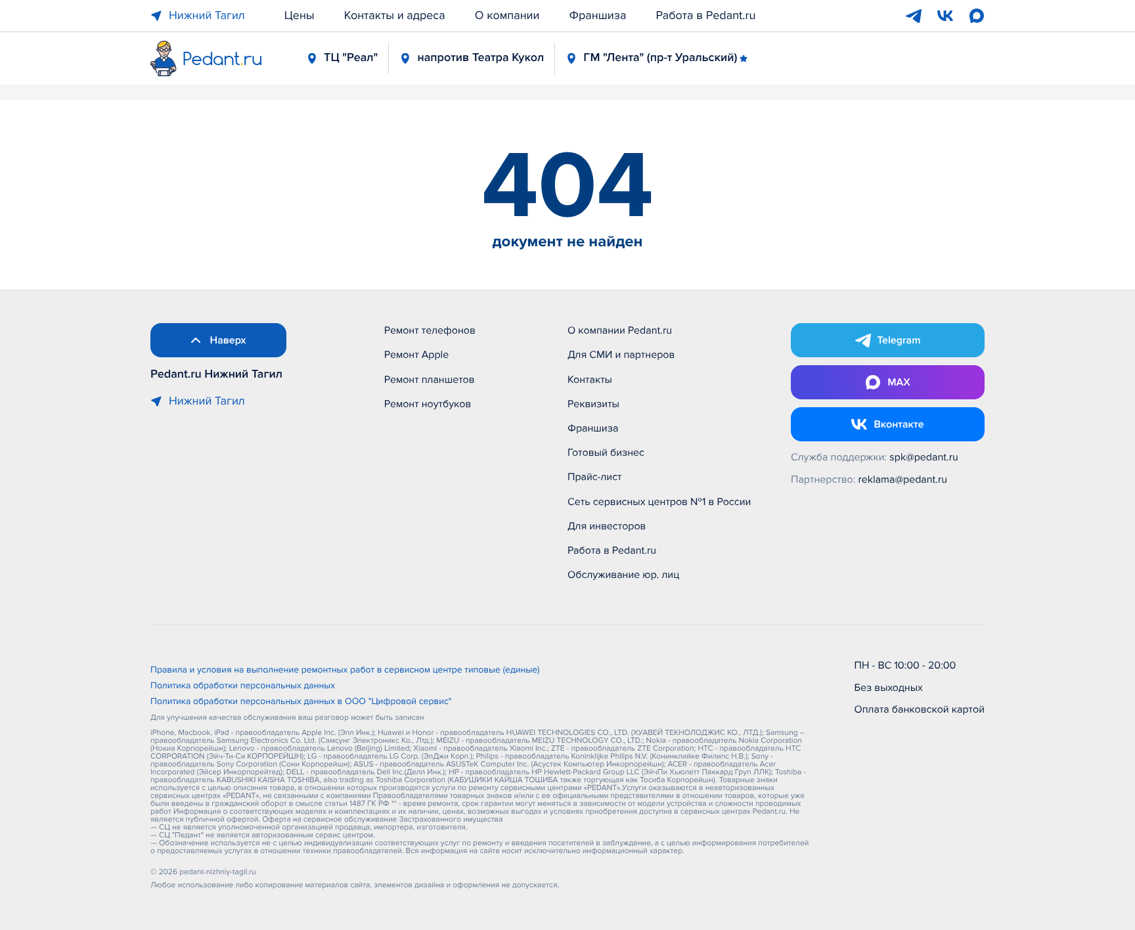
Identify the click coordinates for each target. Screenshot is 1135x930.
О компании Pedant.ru (620, 330)
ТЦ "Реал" (351, 58)
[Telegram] (914, 16)
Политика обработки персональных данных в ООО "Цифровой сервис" (301, 702)
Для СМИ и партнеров (621, 354)
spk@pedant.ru (923, 457)
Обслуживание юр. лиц (623, 574)
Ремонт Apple (416, 354)
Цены (299, 16)
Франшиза (598, 16)
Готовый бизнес (606, 452)
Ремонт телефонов (430, 330)
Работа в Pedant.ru (706, 16)
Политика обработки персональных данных (242, 686)
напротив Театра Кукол (480, 58)
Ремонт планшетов (429, 379)
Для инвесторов (607, 526)
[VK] (945, 16)
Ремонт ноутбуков (428, 403)
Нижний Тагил (207, 16)
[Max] (977, 16)
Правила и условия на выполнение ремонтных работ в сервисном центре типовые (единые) (345, 670)
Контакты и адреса (394, 16)
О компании (507, 16)
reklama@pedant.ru (903, 479)
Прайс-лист (595, 476)
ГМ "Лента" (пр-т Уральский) (660, 58)
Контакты (590, 379)
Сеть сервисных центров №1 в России (659, 501)
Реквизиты (593, 403)
